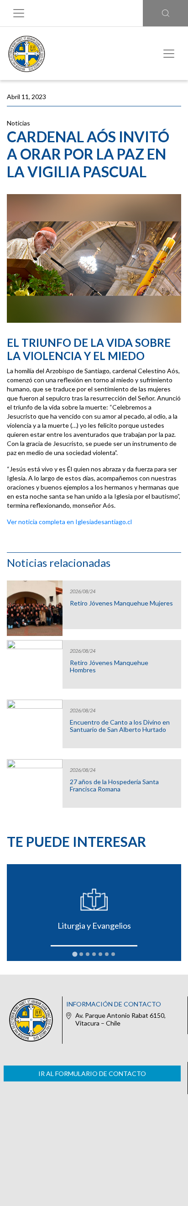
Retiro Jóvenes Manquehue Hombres (109, 666)
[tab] (74, 953)
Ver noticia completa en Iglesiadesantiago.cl (69, 521)
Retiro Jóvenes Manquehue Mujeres (121, 603)
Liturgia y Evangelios (94, 926)
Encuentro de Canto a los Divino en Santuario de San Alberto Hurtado (120, 726)
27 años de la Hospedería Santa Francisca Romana (114, 785)
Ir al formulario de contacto (92, 1073)
